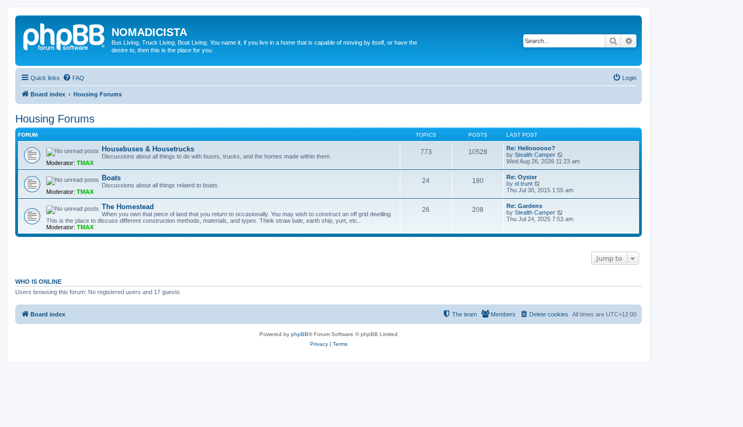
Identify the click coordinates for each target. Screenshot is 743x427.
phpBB (299, 334)
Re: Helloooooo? (530, 148)
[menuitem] (73, 77)
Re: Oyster (521, 177)
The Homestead (128, 207)
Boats (111, 178)
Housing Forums (55, 119)
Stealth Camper (535, 154)
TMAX (85, 163)
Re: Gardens (524, 206)
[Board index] (65, 35)
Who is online (38, 281)
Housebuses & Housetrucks (148, 149)
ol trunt (524, 183)
